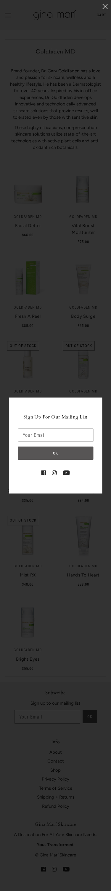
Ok (55, 453)
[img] (43, 472)
